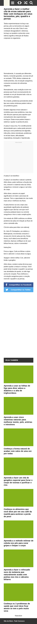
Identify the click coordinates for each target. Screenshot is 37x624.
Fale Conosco (19, 621)
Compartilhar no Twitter (21, 290)
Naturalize (18, 616)
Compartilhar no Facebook (20, 285)
